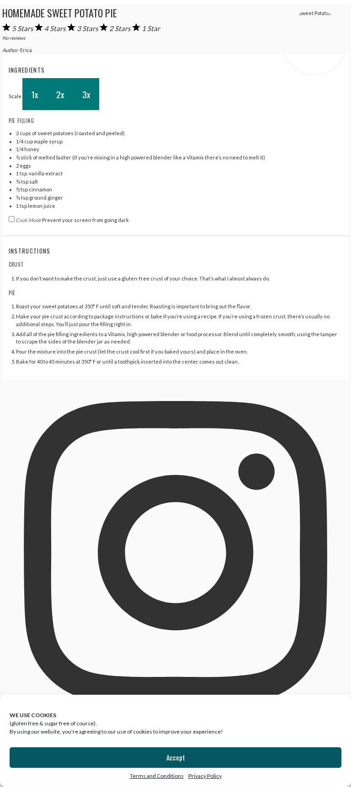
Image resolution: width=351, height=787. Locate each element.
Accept (175, 757)
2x (60, 94)
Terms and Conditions (157, 775)
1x (35, 94)
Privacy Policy (205, 775)
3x (86, 94)
